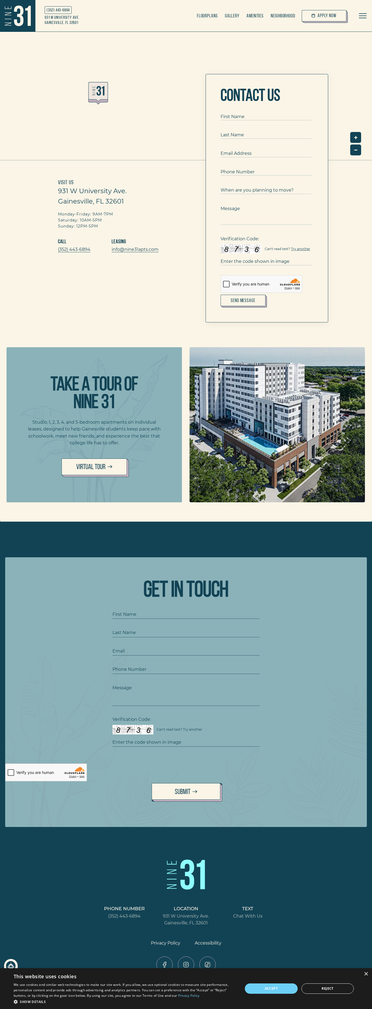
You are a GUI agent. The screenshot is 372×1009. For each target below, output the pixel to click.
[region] (186, 96)
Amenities (255, 15)
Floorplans (207, 15)
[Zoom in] (355, 137)
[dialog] (186, 988)
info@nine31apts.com (135, 249)
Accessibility (208, 943)
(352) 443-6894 (58, 10)
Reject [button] (327, 988)
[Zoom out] (355, 149)
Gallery (232, 15)
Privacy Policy (165, 943)
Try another (300, 249)
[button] (125, 1001)
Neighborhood (283, 15)
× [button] (366, 974)
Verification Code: (240, 238)
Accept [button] (271, 988)
